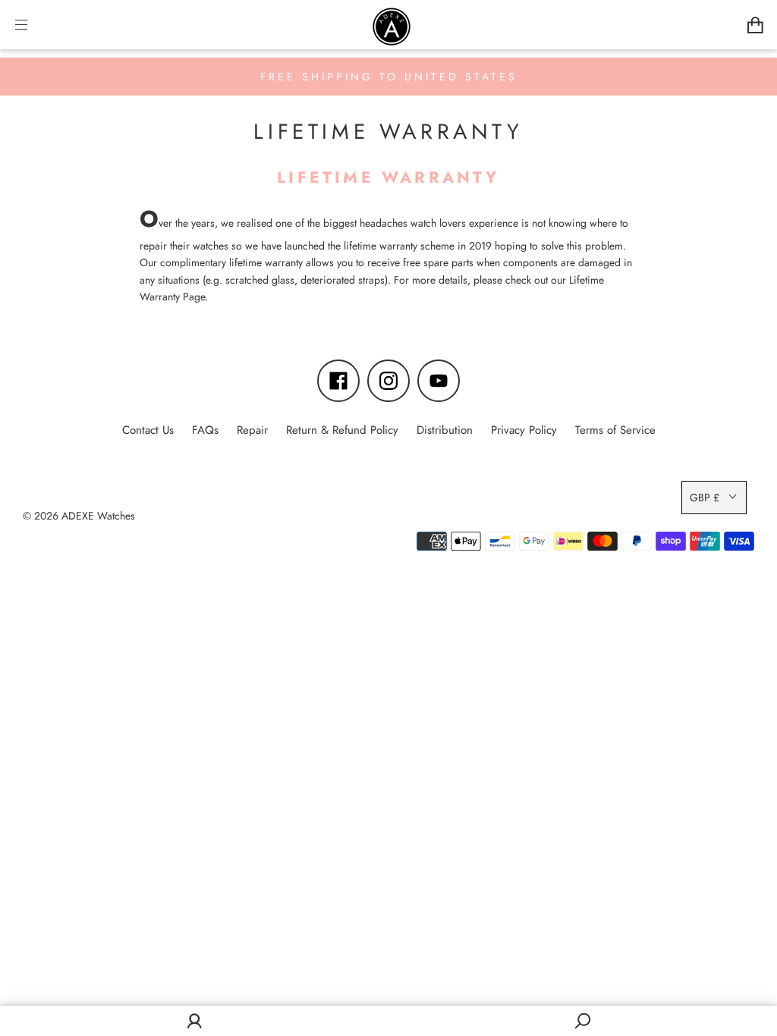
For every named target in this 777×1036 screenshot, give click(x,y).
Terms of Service (615, 430)
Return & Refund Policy (342, 430)
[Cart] (755, 24)
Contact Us (148, 430)
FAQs (205, 430)
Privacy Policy (524, 430)
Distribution (445, 430)
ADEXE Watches (98, 515)
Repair (252, 430)
